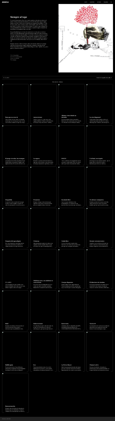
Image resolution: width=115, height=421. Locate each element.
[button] (111, 2)
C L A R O (6, 77)
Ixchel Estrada (19, 56)
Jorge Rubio (16, 55)
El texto (17, 58)
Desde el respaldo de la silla (104, 77)
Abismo (14, 59)
